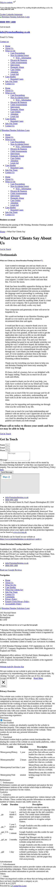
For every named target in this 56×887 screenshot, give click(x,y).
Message (4, 460)
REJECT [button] (13, 678)
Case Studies (10, 77)
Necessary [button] (4, 718)
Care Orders (15, 69)
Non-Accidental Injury (19, 55)
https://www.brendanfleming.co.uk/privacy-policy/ (20, 539)
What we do (10, 51)
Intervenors (15, 65)
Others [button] (2, 874)
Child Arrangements (18, 62)
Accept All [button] (4, 678)
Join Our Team (11, 81)
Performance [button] (5, 780)
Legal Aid (14, 74)
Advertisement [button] (6, 862)
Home (7, 46)
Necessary (7, 720)
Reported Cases (16, 79)
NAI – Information (23, 58)
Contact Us (9, 84)
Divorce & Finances (18, 60)
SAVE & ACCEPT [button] (8, 883)
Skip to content (6, 2)
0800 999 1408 (8, 22)
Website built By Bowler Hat (12, 667)
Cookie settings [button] (25, 678)
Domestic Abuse (17, 67)
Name (2, 445)
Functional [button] (4, 734)
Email (2, 448)
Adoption (14, 72)
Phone (3, 450)
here (2, 469)
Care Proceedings (17, 53)
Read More (38, 678)
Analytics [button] (4, 792)
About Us (9, 48)
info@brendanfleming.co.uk (15, 32)
